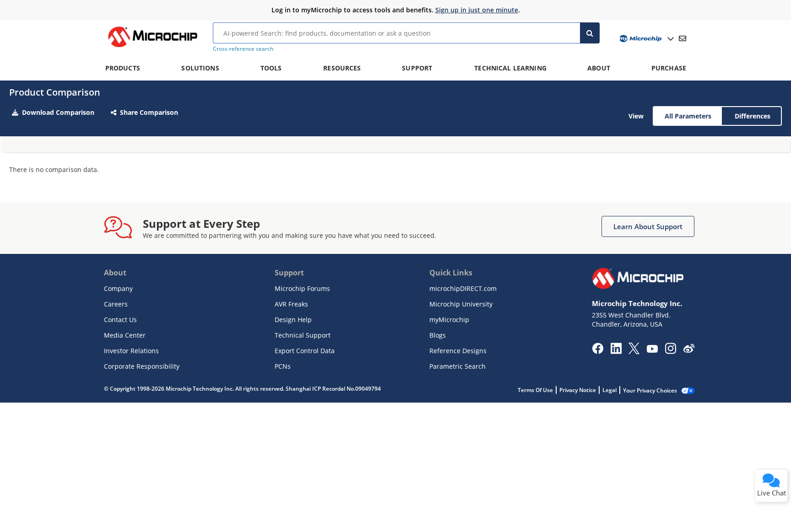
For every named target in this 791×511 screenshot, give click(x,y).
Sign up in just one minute (476, 9)
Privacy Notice (577, 390)
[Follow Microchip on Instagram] (670, 351)
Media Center (125, 335)
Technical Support (302, 335)
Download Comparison (58, 112)
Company (118, 288)
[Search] (590, 32)
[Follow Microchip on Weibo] (688, 350)
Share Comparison (149, 112)
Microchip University (461, 304)
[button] (647, 226)
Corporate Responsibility (141, 366)
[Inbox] (682, 38)
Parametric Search (457, 366)
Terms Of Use (535, 390)
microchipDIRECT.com (463, 288)
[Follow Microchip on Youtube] (652, 350)
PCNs (283, 366)
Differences (752, 116)
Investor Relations (131, 350)
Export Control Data (305, 350)
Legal (609, 390)
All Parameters (688, 116)
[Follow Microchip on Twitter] (633, 351)
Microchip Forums (302, 288)
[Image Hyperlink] (152, 47)
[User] (645, 39)
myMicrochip (449, 319)
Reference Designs (458, 350)
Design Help (293, 319)
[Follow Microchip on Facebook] (597, 351)
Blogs (437, 335)
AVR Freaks (291, 304)
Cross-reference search (243, 49)
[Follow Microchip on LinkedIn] (616, 351)
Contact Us (120, 319)
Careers (116, 304)
